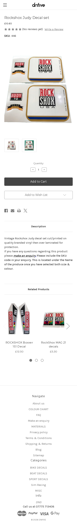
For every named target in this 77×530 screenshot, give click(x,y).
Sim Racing (38, 485)
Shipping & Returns (38, 443)
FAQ (38, 415)
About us (38, 403)
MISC (38, 490)
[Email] (12, 211)
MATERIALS (38, 426)
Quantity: (38, 163)
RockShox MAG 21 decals (53, 344)
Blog (38, 449)
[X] (25, 211)
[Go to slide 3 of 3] (42, 360)
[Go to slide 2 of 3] (36, 360)
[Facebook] (6, 211)
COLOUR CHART (38, 409)
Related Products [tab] (38, 289)
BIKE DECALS (38, 467)
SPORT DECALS (38, 479)
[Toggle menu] (5, 5)
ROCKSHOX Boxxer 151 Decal (19, 344)
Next (67, 325)
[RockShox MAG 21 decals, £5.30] (53, 319)
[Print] (19, 211)
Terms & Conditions (38, 438)
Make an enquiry (38, 420)
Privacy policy (38, 432)
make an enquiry (24, 255)
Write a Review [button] (54, 29)
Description (38, 226)
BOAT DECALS (38, 473)
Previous (4, 325)
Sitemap (38, 455)
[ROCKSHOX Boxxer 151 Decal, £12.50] (19, 319)
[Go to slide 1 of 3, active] (30, 360)
